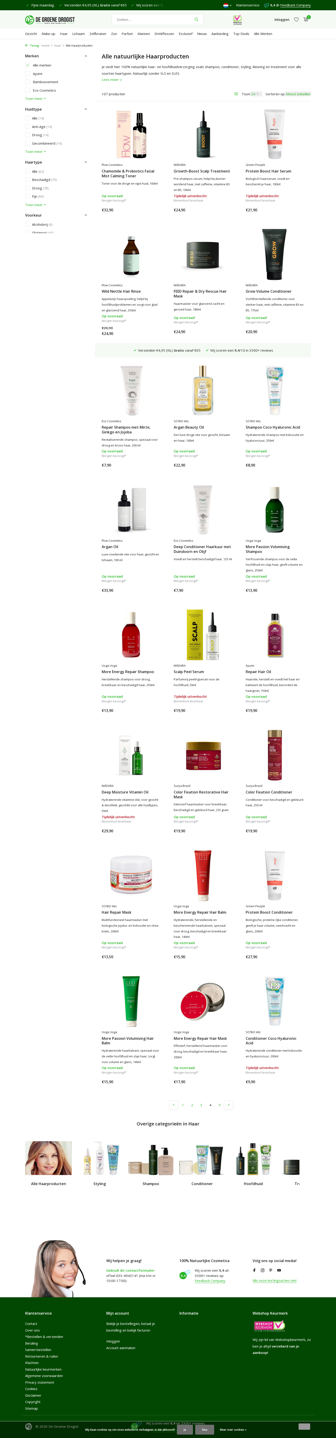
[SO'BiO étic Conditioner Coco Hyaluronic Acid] (275, 1001)
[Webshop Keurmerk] (237, 19)
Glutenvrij (43, 232)
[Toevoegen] (152, 210)
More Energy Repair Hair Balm (200, 912)
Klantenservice (247, 5)
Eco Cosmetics (44, 90)
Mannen (144, 33)
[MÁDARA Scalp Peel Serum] (203, 635)
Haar (64, 33)
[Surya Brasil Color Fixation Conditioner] (275, 755)
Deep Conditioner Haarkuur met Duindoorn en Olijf (202, 549)
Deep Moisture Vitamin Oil (125, 792)
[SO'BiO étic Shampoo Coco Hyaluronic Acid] (275, 390)
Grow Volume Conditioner (269, 291)
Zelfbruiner (98, 33)
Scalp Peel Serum (189, 671)
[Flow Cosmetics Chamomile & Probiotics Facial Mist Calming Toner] (131, 134)
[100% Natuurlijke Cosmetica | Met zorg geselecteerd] (53, 19)
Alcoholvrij (42, 224)
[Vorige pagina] (173, 1104)
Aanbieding (220, 33)
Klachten (32, 1362)
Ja (185, 1430)
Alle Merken (263, 33)
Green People (255, 165)
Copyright (32, 1401)
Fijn (38, 196)
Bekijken (222, 209)
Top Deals (241, 33)
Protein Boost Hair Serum (268, 171)
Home (45, 45)
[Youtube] (279, 1270)
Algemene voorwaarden (44, 1375)
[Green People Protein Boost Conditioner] (275, 875)
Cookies (31, 1388)
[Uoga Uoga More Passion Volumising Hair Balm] (131, 1001)
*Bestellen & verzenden (44, 1336)
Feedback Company (295, 5)
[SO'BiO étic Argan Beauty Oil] (203, 390)
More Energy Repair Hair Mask (200, 1038)
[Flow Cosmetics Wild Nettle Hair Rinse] (131, 254)
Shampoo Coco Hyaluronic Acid (273, 427)
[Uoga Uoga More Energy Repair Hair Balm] (203, 875)
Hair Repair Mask (116, 912)
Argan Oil (110, 546)
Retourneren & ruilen (41, 1356)
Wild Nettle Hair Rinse (121, 291)
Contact (31, 1323)
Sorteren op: (275, 94)
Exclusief (185, 33)
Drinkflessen (164, 33)
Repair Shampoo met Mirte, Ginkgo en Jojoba (126, 430)
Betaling (31, 1343)
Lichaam (78, 33)
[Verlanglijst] (296, 19)
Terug (34, 45)
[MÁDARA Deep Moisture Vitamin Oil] (131, 755)
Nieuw (202, 33)
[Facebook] (254, 1270)
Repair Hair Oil (258, 671)
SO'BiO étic (181, 421)
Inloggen (113, 1341)
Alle (38, 118)
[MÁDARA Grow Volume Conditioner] (275, 254)
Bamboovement (45, 81)
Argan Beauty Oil (189, 427)
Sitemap (31, 1408)
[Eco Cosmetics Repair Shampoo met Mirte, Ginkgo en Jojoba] (131, 390)
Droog (40, 135)
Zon (114, 33)
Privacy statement (39, 1382)
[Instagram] (262, 1270)
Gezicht (31, 33)
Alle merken (41, 65)
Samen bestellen (38, 1349)
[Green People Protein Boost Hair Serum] (275, 134)
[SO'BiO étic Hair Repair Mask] (131, 875)
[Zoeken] (196, 19)
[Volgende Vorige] (228, 1104)
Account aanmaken (120, 1347)
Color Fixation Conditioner (269, 792)
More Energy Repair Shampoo (128, 671)
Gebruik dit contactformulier (130, 1270)
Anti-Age (42, 126)
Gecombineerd (47, 143)
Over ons (32, 1330)
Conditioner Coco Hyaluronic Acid (271, 1041)
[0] (304, 19)
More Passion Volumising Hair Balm (128, 1041)
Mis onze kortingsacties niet (275, 1280)
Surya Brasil (182, 786)
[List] (236, 94)
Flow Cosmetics (112, 165)
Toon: (246, 94)
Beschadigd (44, 179)
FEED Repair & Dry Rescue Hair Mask (200, 294)
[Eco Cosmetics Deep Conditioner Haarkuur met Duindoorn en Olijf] (203, 510)
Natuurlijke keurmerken (43, 1369)
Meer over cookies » (233, 1430)
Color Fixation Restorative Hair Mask (201, 794)
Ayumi (37, 73)
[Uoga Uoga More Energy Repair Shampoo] (131, 635)
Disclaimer (33, 1395)
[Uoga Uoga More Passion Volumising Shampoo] (275, 510)
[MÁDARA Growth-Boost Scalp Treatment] (203, 134)
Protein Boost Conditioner (269, 912)
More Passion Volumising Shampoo (268, 549)
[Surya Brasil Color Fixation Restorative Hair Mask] (203, 755)
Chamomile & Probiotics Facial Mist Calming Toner (128, 173)
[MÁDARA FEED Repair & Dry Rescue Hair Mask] (203, 254)
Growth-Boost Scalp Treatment (202, 171)
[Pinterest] (271, 1270)
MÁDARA (180, 165)
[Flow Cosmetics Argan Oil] (131, 510)
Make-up (48, 33)
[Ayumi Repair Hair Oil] (275, 635)
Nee (204, 1430)
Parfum (127, 33)
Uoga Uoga (253, 541)
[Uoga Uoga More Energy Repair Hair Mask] (203, 1001)
